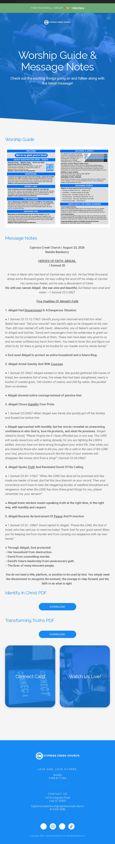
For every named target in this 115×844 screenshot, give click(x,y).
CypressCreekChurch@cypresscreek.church (57, 806)
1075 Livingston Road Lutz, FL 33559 (57, 799)
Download (57, 606)
